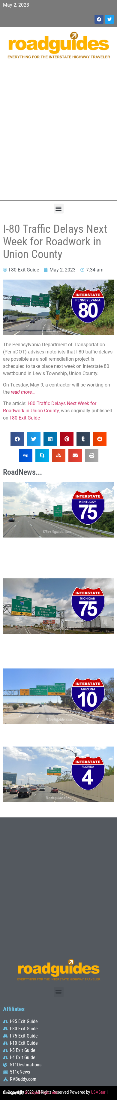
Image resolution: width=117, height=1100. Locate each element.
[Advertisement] (58, 132)
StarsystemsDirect (41, 1092)
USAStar (98, 1092)
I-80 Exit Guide (25, 418)
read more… (23, 392)
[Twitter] (109, 19)
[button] (59, 209)
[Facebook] (99, 19)
